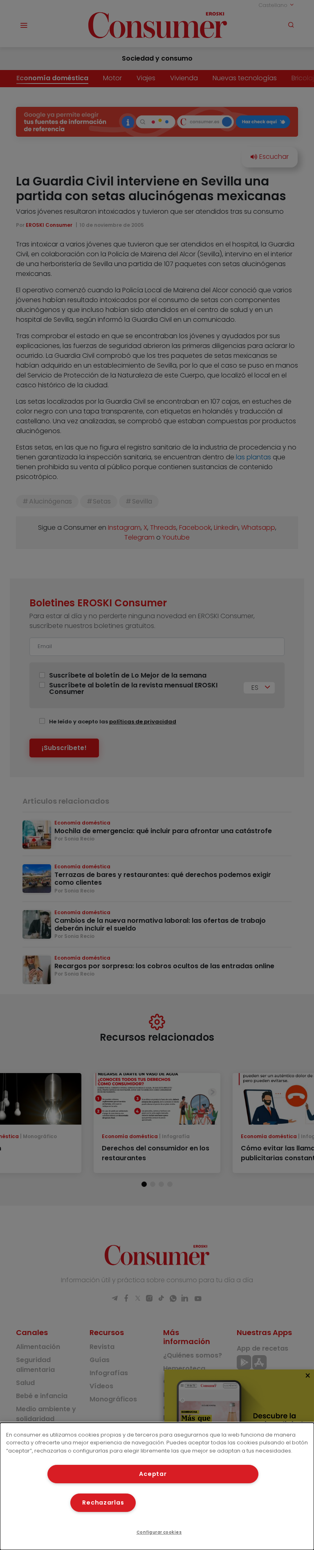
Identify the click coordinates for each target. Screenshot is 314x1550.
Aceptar (152, 1474)
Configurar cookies (159, 1532)
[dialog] (157, 1486)
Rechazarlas (103, 1502)
